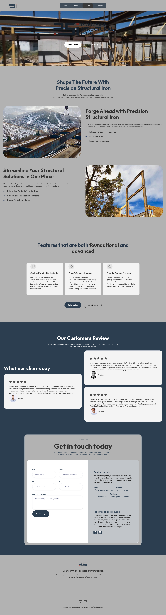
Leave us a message (39, 494)
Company (62, 482)
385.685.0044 (122, 490)
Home (65, 6)
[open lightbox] (83, 56)
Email (61, 470)
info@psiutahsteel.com (103, 490)
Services (87, 6)
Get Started (73, 305)
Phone (34, 482)
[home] (12, 5)
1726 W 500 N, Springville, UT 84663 (113, 496)
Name (34, 470)
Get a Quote (73, 45)
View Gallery (93, 45)
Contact (100, 6)
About (76, 6)
